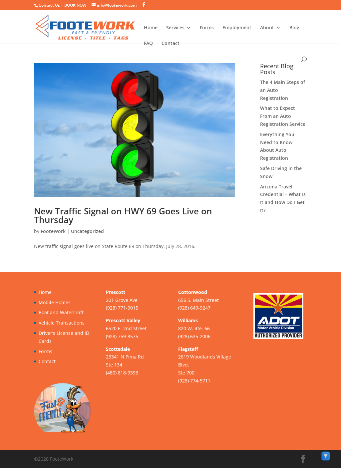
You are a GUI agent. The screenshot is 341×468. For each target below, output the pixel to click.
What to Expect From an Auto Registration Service (282, 116)
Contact (170, 43)
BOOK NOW (75, 5)
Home (151, 28)
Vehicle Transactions (62, 323)
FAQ (148, 43)
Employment (236, 28)
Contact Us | (51, 5)
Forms (207, 28)
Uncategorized (87, 231)
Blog (294, 28)
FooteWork (53, 231)
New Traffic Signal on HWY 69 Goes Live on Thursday (123, 215)
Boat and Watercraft (61, 312)
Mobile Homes (55, 302)
